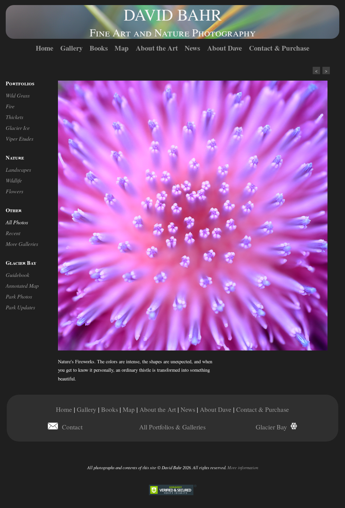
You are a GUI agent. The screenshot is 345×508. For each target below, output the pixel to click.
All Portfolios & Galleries (172, 427)
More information (242, 467)
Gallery (71, 48)
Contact (72, 427)
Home (44, 48)
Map (122, 48)
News (192, 48)
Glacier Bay (271, 427)
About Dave (224, 48)
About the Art (157, 48)
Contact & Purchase (279, 48)
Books (99, 48)
